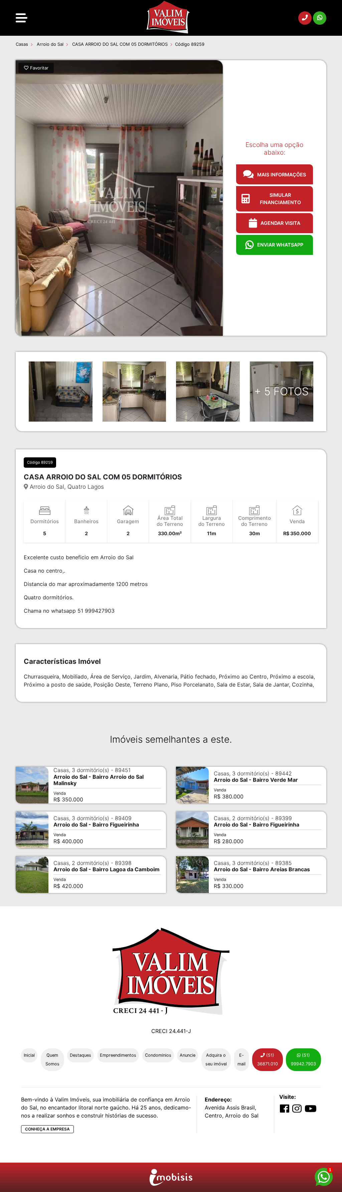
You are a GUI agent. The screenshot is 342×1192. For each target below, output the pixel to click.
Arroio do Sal (49, 44)
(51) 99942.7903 (303, 1059)
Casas (22, 44)
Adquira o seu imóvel (216, 1059)
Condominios (158, 1055)
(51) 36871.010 (267, 1059)
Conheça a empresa (47, 1129)
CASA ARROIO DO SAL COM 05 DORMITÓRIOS (119, 44)
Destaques (80, 1055)
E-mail (241, 1059)
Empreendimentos (118, 1055)
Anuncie (187, 1055)
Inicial (29, 1055)
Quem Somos (52, 1059)
